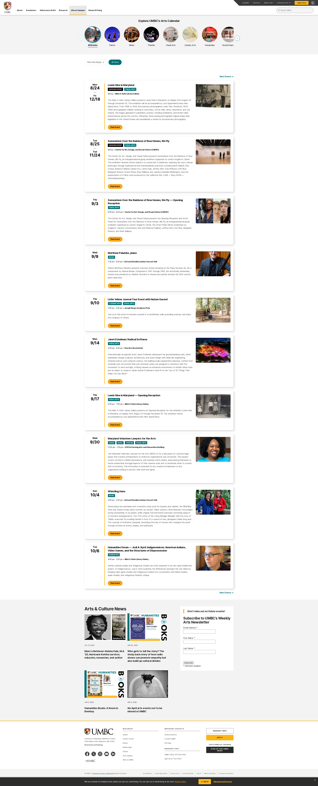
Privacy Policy (180, 782)
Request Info (220, 731)
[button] (93, 38)
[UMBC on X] (93, 754)
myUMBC (245, 3)
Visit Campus (128, 756)
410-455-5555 (180, 755)
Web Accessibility (210, 773)
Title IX (199, 773)
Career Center (128, 739)
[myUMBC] (90, 761)
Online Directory (170, 735)
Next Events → (227, 76)
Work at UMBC (128, 760)
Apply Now (301, 3)
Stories (125, 751)
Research (63, 10)
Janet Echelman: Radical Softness (127, 339)
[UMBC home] (5, 7)
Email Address (190, 627)
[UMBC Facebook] (87, 754)
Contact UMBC (170, 739)
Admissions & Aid (47, 10)
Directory (256, 3)
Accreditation (147, 773)
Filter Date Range (94, 62)
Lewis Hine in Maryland (121, 85)
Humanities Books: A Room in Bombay (101, 710)
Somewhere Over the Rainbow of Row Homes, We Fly (138, 141)
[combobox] (295, 10)
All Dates (115, 62)
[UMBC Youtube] (106, 754)
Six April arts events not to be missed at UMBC (144, 710)
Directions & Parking (93, 745)
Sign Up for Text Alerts (173, 759)
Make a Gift (268, 3)
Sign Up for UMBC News (220, 750)
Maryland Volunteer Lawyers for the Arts (132, 438)
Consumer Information (226, 773)
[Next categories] (237, 38)
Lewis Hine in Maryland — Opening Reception (134, 395)
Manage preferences (223, 782)
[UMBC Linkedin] (113, 754)
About (20, 10)
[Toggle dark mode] (313, 3)
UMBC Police (169, 755)
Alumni (125, 735)
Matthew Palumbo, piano (122, 252)
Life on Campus (78, 10)
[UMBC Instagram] (100, 754)
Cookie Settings (187, 773)
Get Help (167, 743)
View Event (116, 127)
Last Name (189, 648)
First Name (189, 638)
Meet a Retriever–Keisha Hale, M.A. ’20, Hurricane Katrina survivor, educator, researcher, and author (104, 654)
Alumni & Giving (95, 10)
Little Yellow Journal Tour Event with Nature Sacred (138, 299)
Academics (31, 10)
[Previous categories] (80, 38)
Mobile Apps (127, 747)
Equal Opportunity (162, 773)
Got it (205, 782)
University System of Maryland (103, 773)
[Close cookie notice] (315, 780)
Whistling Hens (116, 491)
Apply (220, 737)
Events (125, 743)
